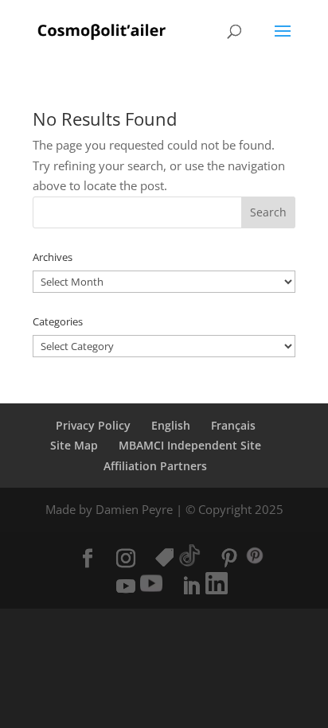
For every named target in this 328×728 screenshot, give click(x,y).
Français (233, 425)
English (170, 425)
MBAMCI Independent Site (190, 445)
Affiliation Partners (155, 465)
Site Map (74, 445)
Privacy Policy (93, 425)
